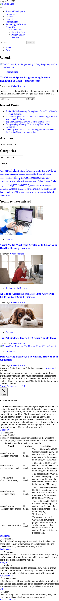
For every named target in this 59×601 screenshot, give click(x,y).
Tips (17, 192)
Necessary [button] (4, 430)
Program (3, 186)
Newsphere (50, 368)
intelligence (18, 177)
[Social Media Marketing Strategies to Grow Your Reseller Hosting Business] (21, 234)
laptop (13, 181)
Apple (2, 171)
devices (51, 170)
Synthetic (13, 188)
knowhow (45, 178)
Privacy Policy (18, 35)
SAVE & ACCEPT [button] (9, 599)
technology (7, 192)
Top (22, 193)
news (35, 181)
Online (40, 181)
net (31, 181)
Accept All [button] (20, 386)
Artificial (11, 170)
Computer (10, 14)
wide (37, 192)
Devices (9, 16)
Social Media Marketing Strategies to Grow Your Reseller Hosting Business (28, 246)
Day (43, 171)
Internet (9, 19)
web (32, 192)
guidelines (29, 174)
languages (4, 181)
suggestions (4, 189)
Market (20, 181)
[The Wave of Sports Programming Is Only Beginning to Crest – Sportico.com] (29, 67)
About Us (10, 27)
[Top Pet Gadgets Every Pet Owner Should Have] (21, 327)
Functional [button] (5, 536)
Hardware (37, 174)
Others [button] (3, 589)
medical (27, 181)
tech (27, 188)
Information (47, 174)
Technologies (50, 189)
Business (21, 171)
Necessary (8, 432)
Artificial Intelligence (15, 11)
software (40, 185)
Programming (12, 22)
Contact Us (16, 29)
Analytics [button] (4, 562)
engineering (4, 174)
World (50, 192)
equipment (14, 174)
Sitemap (15, 37)
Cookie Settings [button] (7, 386)
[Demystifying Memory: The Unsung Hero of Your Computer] (28, 346)
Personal (47, 181)
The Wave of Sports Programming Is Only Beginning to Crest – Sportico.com (25, 79)
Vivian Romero (18, 86)
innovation (4, 178)
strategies (48, 186)
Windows (43, 193)
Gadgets (22, 174)
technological (36, 188)
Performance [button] (5, 549)
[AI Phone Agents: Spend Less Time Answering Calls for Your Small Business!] (21, 283)
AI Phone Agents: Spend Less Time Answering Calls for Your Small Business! (27, 295)
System (21, 189)
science (32, 186)
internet (34, 177)
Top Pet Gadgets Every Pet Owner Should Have (28, 121)
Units (27, 192)
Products (54, 181)
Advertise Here (18, 32)
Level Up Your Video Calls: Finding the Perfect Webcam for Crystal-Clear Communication (31, 130)
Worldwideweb (5, 196)
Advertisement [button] (6, 575)
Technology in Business (16, 24)
